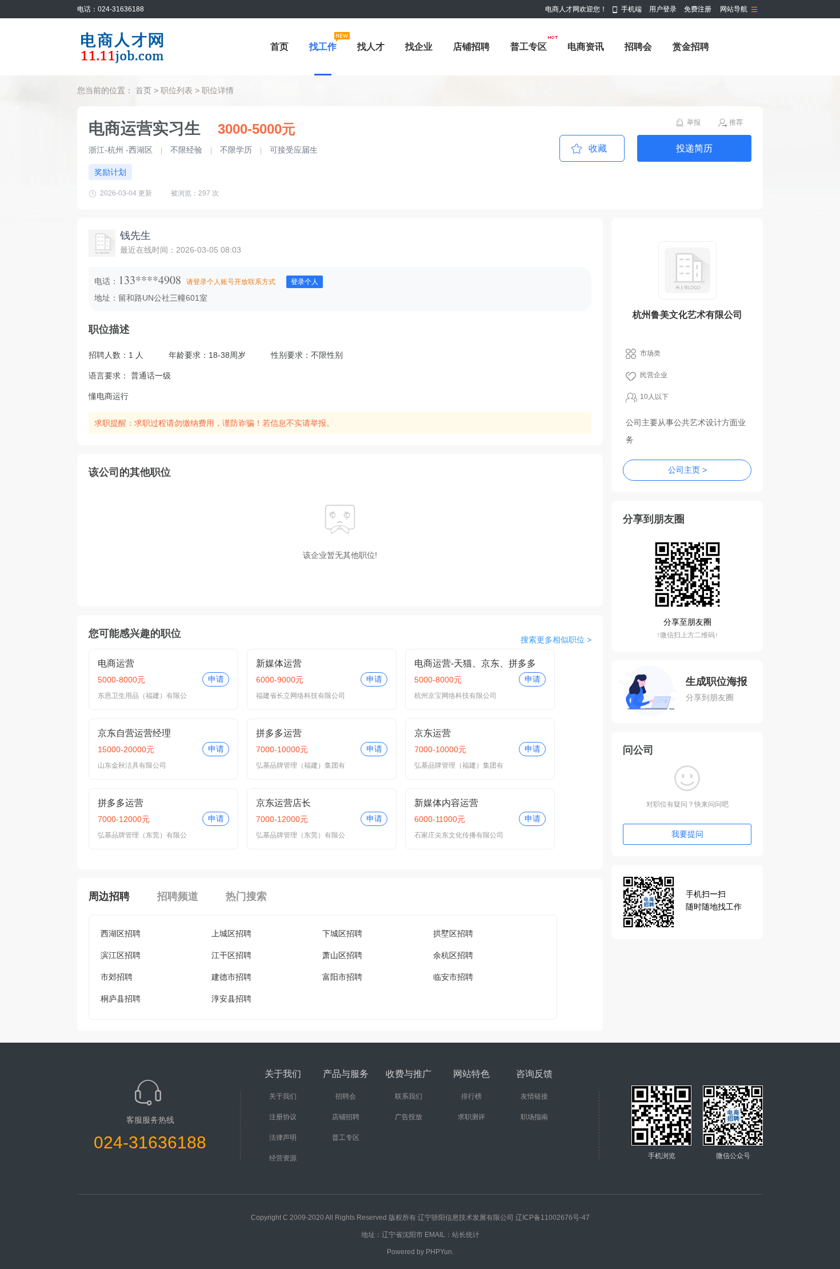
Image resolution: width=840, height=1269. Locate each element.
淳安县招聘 (231, 998)
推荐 (736, 122)
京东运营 (432, 733)
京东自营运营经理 (134, 733)
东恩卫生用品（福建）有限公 (142, 696)
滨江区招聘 (121, 955)
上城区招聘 (231, 933)
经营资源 (283, 1158)
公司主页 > (687, 469)
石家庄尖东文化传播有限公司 (458, 835)
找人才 (371, 46)
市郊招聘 (117, 976)
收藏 (598, 148)
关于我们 (283, 1096)
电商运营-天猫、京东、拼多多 (475, 663)
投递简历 (694, 148)
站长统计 (465, 1235)
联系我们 (408, 1096)
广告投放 (408, 1117)
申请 (216, 679)
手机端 (631, 9)
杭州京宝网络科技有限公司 (455, 696)
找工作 (323, 46)
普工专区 (528, 46)
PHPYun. (440, 1252)
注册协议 (283, 1117)
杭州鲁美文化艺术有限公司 (687, 315)
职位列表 (177, 90)
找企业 (419, 46)
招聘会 (638, 46)
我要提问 (687, 834)
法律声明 (283, 1138)
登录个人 (304, 282)
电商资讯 (585, 46)
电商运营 (116, 663)
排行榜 (471, 1096)
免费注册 (697, 9)
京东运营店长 (283, 803)
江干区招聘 (231, 955)
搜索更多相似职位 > (556, 639)
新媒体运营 (279, 663)
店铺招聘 (471, 46)
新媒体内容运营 (446, 803)
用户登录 (663, 9)
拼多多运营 (279, 733)
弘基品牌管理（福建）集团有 (300, 765)
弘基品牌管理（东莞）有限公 (142, 835)
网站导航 (733, 9)
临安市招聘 (453, 976)
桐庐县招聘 (121, 998)
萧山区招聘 (342, 955)
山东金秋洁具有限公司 (132, 765)
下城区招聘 (342, 933)
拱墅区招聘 (453, 933)
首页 (279, 46)
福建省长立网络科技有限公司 (300, 696)
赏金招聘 (691, 46)
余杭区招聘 (453, 955)
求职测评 (471, 1117)
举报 (694, 122)
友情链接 (534, 1096)
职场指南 (534, 1117)
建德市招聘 (231, 976)
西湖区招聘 (121, 933)
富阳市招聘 (342, 976)
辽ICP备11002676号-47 (552, 1218)
